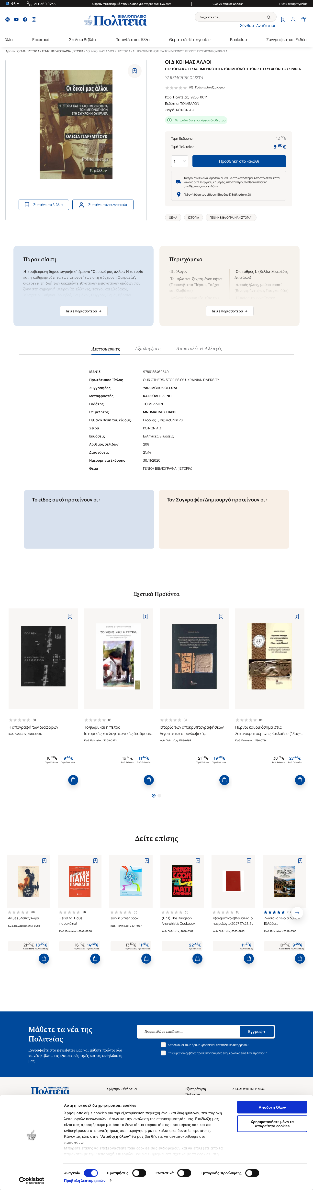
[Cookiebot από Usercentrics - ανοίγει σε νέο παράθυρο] (31, 1180)
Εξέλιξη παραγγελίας (293, 4)
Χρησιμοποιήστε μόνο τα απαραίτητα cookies (272, 1123)
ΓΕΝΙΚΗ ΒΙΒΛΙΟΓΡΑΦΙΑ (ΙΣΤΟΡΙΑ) (63, 51)
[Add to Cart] (73, 780)
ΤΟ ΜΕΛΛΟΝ (189, 103)
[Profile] (293, 20)
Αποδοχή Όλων (272, 1107)
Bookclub (238, 39)
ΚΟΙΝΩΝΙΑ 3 (185, 109)
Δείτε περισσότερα (83, 311)
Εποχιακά (40, 39)
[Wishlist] (283, 20)
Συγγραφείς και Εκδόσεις (289, 39)
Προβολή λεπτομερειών (84, 1180)
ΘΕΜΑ (21, 51)
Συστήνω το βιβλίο (48, 204)
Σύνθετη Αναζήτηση (258, 25)
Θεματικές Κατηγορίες (190, 39)
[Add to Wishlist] (135, 71)
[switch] (139, 1173)
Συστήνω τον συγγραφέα (107, 204)
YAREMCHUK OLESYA (184, 77)
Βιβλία (7, 39)
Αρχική (10, 51)
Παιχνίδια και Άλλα (132, 39)
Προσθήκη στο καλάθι (239, 161)
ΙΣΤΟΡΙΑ (33, 51)
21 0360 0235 (45, 3)
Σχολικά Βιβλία (82, 39)
